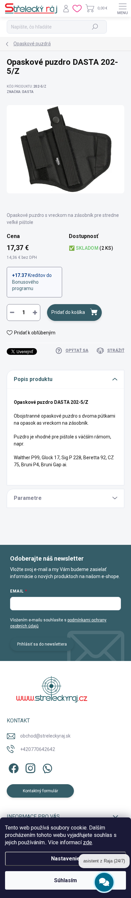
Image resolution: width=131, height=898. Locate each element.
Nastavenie (65, 858)
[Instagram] (29, 767)
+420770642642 (37, 749)
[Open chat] (104, 882)
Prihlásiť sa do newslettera (42, 644)
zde (87, 842)
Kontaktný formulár (40, 791)
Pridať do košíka (68, 312)
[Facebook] (12, 767)
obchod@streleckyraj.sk (45, 736)
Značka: (20, 92)
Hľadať (95, 27)
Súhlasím (65, 880)
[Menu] (122, 8)
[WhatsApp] (46, 767)
